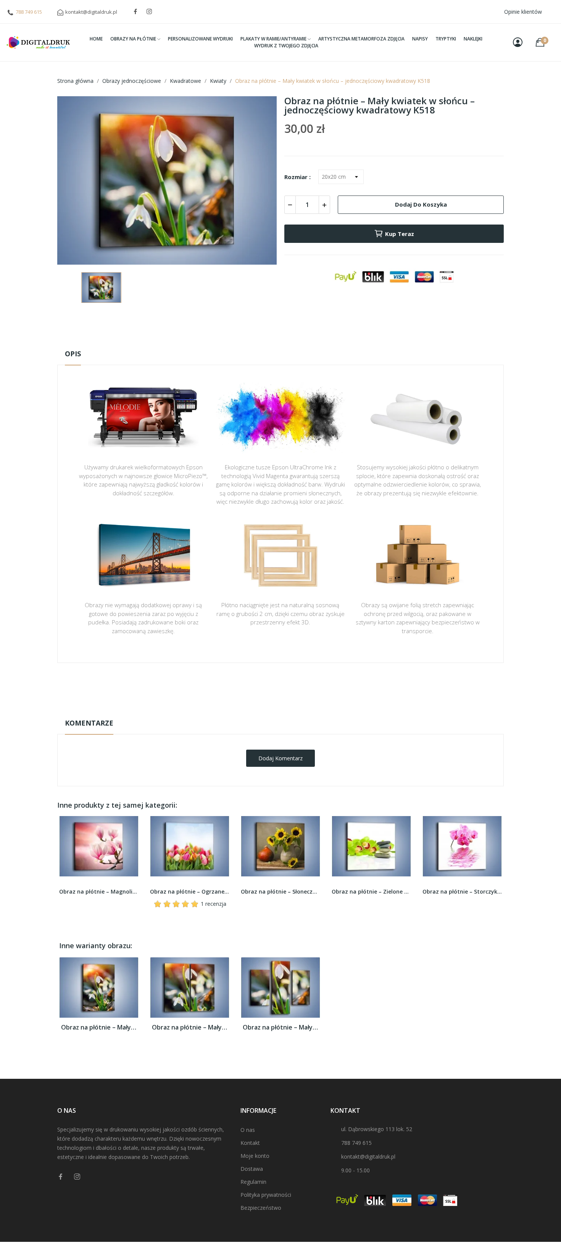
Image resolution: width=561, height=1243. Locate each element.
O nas (247, 1129)
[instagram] (149, 11)
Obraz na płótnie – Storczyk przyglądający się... (371, 891)
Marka (258, 686)
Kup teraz (399, 234)
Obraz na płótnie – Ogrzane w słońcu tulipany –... (99, 891)
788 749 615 (29, 11)
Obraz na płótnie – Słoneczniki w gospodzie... (189, 891)
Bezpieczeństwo (260, 1207)
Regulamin (253, 1181)
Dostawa (251, 1168)
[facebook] (135, 11)
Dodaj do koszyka (421, 204)
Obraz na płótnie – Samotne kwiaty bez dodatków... (462, 891)
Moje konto (254, 1155)
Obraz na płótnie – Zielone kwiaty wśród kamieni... (280, 891)
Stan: (273, 710)
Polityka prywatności (265, 1194)
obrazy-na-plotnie (291, 686)
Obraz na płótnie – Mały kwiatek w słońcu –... (99, 1027)
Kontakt (250, 1142)
